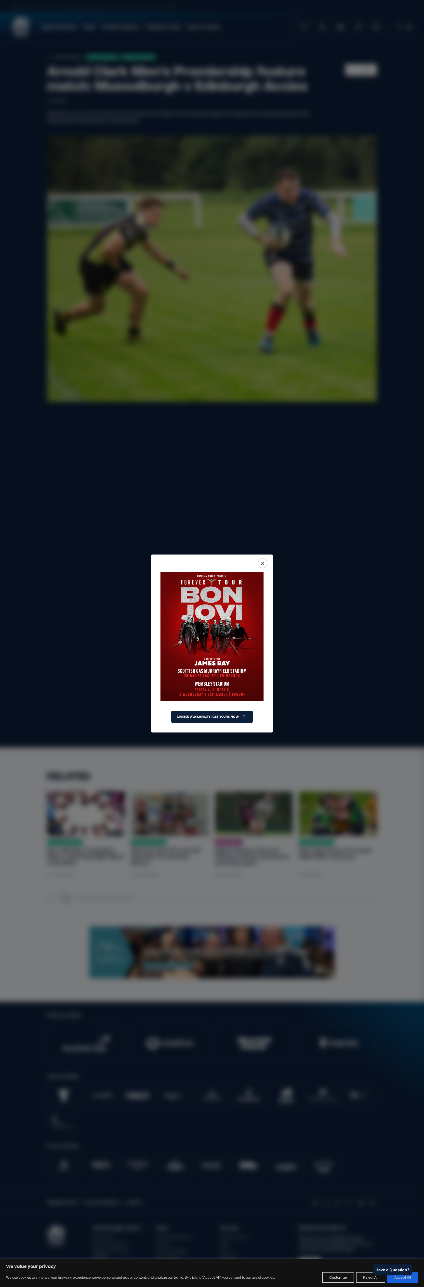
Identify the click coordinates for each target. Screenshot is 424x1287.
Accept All (402, 1277)
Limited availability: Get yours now (208, 717)
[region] (212, 1273)
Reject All (370, 1277)
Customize (338, 1277)
